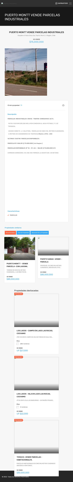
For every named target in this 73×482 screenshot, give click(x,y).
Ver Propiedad (19, 255)
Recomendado (10, 232)
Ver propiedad (36, 320)
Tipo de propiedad (23, 232)
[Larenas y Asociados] (9, 3)
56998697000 (63, 3)
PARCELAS (13, 215)
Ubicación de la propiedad (40, 232)
